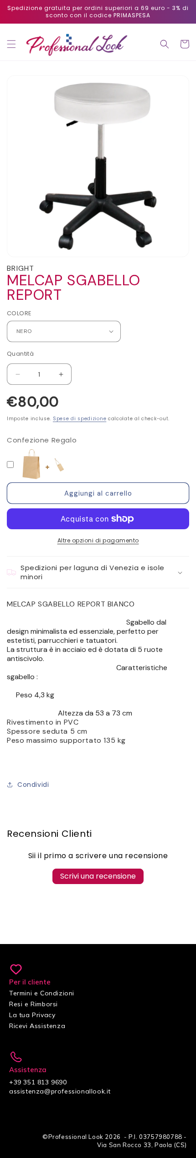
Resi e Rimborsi (33, 1004)
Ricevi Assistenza (37, 1026)
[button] (11, 44)
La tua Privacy (32, 1015)
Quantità (20, 353)
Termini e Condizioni (41, 993)
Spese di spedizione (79, 418)
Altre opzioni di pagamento (98, 540)
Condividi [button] (33, 784)
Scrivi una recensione (98, 876)
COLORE (19, 313)
